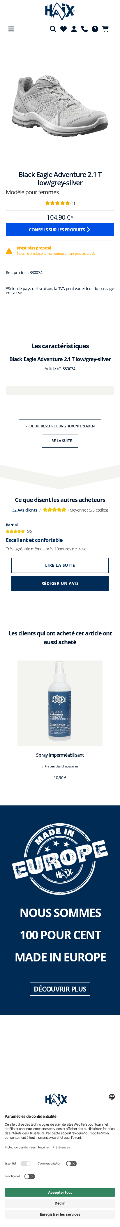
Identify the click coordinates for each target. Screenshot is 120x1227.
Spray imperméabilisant (60, 755)
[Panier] (107, 29)
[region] (60, 103)
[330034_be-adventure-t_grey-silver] (60, 100)
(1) (60, 203)
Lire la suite (60, 440)
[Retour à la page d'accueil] (60, 11)
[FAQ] (95, 29)
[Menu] (11, 29)
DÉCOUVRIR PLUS (60, 989)
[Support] (84, 29)
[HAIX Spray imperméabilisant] (60, 703)
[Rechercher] (53, 29)
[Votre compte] (74, 29)
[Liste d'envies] (63, 29)
